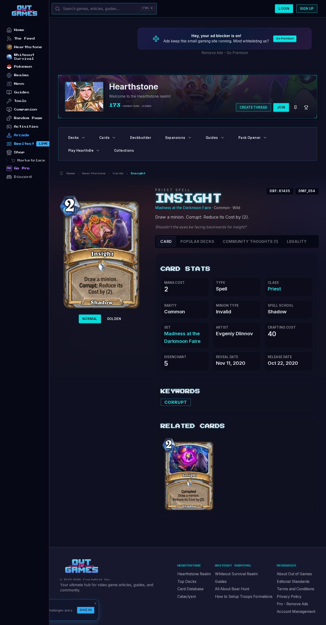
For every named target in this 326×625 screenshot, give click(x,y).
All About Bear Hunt (232, 589)
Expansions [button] (175, 138)
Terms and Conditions (295, 589)
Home (19, 30)
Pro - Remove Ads (292, 604)
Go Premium (285, 38)
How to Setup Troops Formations (244, 596)
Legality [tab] (297, 241)
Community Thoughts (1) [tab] (250, 241)
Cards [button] (104, 138)
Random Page (28, 118)
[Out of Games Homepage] (81, 566)
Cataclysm (186, 596)
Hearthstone (28, 47)
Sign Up (307, 8)
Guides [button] (212, 138)
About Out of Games (294, 574)
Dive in (86, 610)
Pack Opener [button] (249, 138)
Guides (221, 581)
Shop (19, 152)
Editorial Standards (293, 581)
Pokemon (23, 66)
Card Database (190, 589)
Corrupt (175, 402)
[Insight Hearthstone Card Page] (189, 472)
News (19, 83)
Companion (25, 109)
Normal (89, 319)
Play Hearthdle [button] (81, 150)
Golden (114, 319)
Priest (274, 289)
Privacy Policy (289, 596)
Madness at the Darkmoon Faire (183, 207)
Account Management (296, 611)
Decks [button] (73, 138)
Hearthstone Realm (194, 574)
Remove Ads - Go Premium (224, 52)
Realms (21, 75)
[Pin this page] (61, 173)
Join (281, 107)
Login (284, 8)
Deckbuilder (140, 138)
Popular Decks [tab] (197, 241)
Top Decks (186, 581)
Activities (26, 126)
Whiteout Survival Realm (236, 574)
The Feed (24, 38)
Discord (23, 176)
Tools (20, 101)
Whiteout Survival (24, 57)
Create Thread (254, 107)
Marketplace (31, 160)
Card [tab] (166, 241)
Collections (124, 150)
